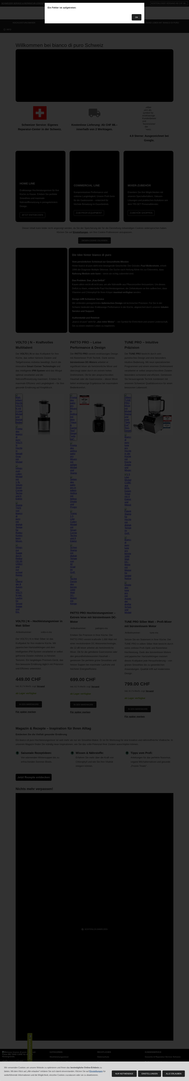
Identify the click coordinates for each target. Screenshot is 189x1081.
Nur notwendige (124, 1074)
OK (136, 17)
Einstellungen (150, 1074)
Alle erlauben (173, 1074)
